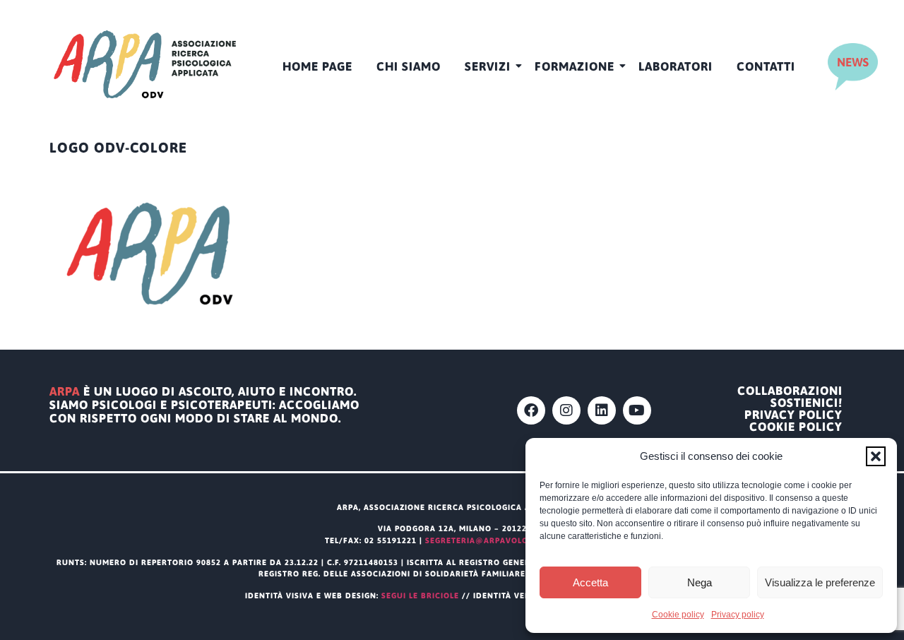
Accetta (590, 582)
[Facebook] (531, 410)
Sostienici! (807, 403)
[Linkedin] (602, 410)
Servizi (488, 66)
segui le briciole (420, 595)
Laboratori (675, 66)
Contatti (766, 66)
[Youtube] (637, 410)
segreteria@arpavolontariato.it (502, 540)
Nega (699, 582)
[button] (876, 456)
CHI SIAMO (408, 66)
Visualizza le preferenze (820, 582)
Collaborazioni (790, 391)
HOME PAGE (317, 66)
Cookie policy (678, 615)
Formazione (574, 66)
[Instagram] (566, 410)
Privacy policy (737, 615)
